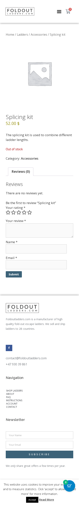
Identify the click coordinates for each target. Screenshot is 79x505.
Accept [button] (32, 499)
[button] (59, 11)
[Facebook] (9, 348)
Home (10, 34)
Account (11, 403)
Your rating (15, 207)
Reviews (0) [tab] (21, 171)
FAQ (8, 397)
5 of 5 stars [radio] (29, 212)
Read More (46, 499)
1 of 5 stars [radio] (8, 212)
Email (11, 258)
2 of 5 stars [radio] (13, 212)
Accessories (39, 34)
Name (11, 242)
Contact (11, 407)
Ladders (22, 34)
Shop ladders (14, 390)
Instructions (14, 400)
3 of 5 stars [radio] (18, 212)
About (10, 394)
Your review (16, 221)
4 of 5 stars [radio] (24, 212)
